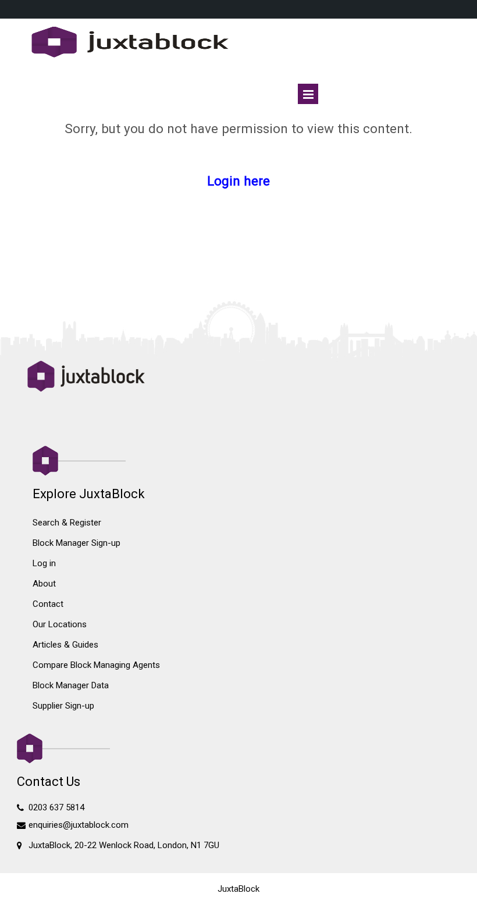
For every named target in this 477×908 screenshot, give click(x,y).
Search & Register (67, 522)
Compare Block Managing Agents (96, 665)
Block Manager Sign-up (76, 543)
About (44, 583)
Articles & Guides (65, 644)
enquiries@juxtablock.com (79, 825)
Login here (238, 180)
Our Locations (60, 624)
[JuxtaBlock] (239, 43)
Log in (44, 563)
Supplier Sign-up (63, 705)
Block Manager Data (71, 685)
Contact (48, 604)
